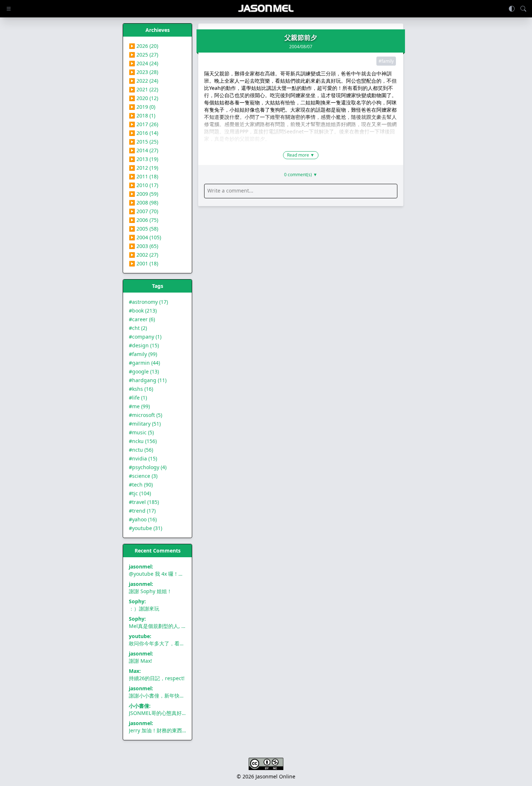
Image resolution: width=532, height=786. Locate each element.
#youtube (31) (145, 528)
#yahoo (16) (143, 519)
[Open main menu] (8, 9)
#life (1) (138, 397)
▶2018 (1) (142, 115)
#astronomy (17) (148, 301)
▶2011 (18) (143, 176)
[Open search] (523, 9)
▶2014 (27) (143, 150)
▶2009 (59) (143, 193)
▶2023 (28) (143, 72)
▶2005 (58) (143, 228)
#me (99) (139, 406)
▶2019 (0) (142, 106)
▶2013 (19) (143, 159)
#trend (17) (142, 510)
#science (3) (143, 475)
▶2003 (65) (143, 246)
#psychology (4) (147, 467)
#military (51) (145, 423)
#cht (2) (138, 327)
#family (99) (143, 354)
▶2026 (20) (143, 45)
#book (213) (143, 310)
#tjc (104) (140, 493)
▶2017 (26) (143, 124)
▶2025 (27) (143, 54)
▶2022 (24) (143, 80)
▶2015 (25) (143, 141)
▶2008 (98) (143, 202)
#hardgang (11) (147, 380)
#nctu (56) (141, 449)
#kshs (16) (141, 388)
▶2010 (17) (143, 185)
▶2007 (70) (143, 211)
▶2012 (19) (143, 167)
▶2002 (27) (143, 254)
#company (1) (145, 336)
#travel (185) (144, 502)
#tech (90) (141, 484)
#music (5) (141, 432)
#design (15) (144, 345)
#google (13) (144, 371)
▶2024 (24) (143, 63)
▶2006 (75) (143, 219)
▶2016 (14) (143, 132)
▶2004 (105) (145, 237)
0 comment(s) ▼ (300, 175)
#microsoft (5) (145, 414)
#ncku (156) (143, 441)
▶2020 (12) (143, 98)
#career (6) (142, 319)
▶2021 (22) (143, 89)
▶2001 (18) (143, 263)
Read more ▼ (300, 155)
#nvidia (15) (143, 458)
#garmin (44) (144, 362)
